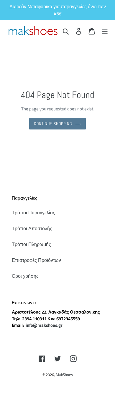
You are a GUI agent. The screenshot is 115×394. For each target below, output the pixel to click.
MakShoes (64, 375)
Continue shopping (53, 123)
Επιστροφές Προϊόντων (36, 260)
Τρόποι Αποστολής (32, 228)
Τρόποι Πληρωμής (31, 244)
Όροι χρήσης (25, 275)
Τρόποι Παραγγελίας (33, 212)
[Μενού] (104, 31)
